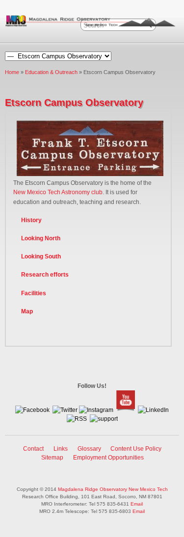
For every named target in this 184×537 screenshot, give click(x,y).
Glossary (89, 448)
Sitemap (52, 457)
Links (60, 448)
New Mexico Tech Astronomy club (58, 192)
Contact (33, 448)
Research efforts (45, 274)
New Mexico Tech (148, 489)
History (31, 220)
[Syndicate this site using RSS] (77, 418)
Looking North (40, 238)
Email (137, 504)
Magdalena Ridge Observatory (92, 489)
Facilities (33, 293)
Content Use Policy (135, 448)
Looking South (41, 256)
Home (12, 72)
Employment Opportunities (108, 457)
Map (27, 311)
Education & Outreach (51, 72)
